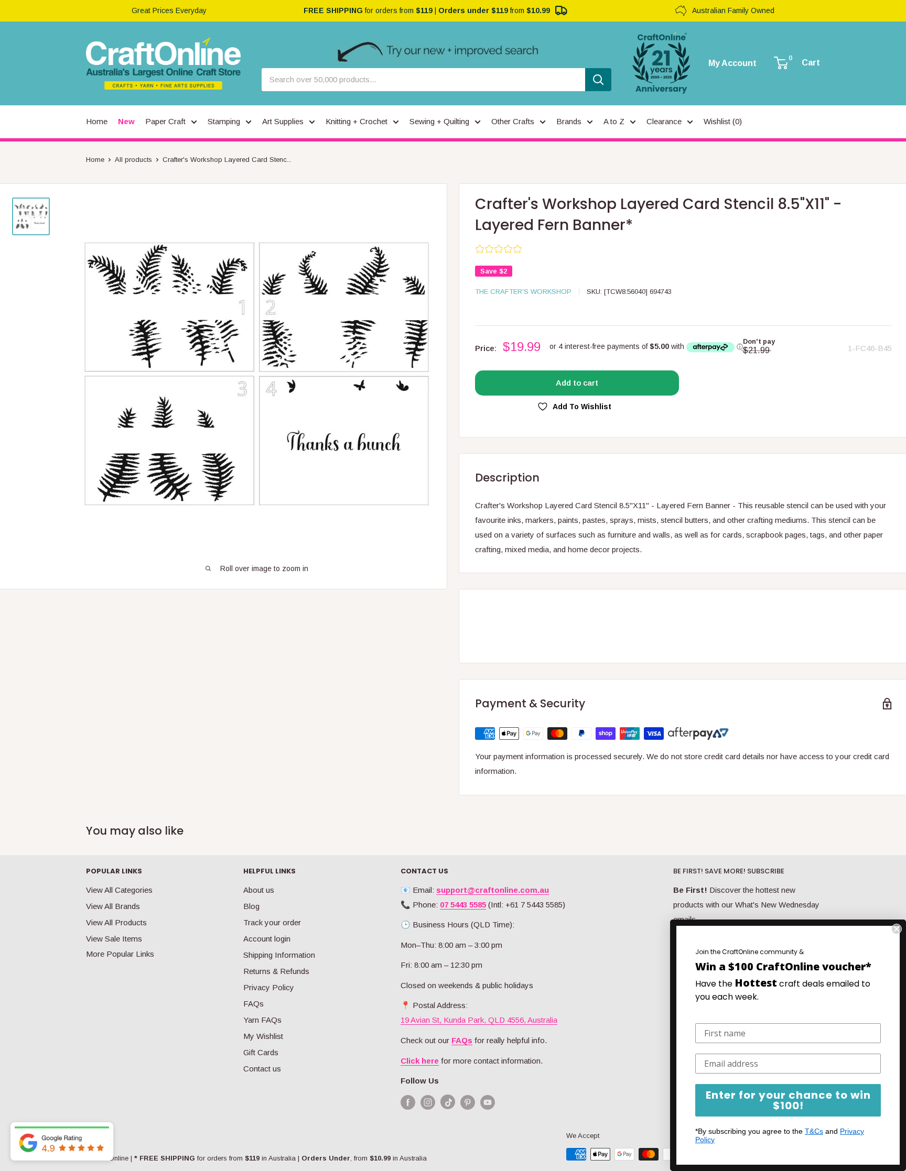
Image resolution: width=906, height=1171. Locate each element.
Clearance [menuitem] (664, 121)
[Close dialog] (896, 929)
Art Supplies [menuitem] (283, 121)
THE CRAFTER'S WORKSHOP (523, 292)
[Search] (598, 79)
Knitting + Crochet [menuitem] (356, 121)
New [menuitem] (126, 121)
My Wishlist (263, 1036)
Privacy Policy (268, 987)
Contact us (262, 1068)
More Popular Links (120, 953)
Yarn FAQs (262, 1019)
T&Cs (814, 1131)
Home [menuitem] (96, 121)
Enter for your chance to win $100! (788, 1100)
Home (95, 159)
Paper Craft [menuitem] (165, 121)
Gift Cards (260, 1052)
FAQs (253, 1003)
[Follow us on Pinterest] (467, 1102)
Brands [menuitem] (568, 121)
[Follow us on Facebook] (408, 1102)
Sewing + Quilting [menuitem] (439, 121)
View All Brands (113, 906)
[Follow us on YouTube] (487, 1102)
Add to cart (577, 382)
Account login (266, 938)
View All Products (116, 922)
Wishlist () (723, 121)
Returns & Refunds (276, 971)
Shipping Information (279, 954)
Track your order (272, 922)
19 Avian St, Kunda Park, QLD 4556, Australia (479, 1019)
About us (258, 889)
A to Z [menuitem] (613, 121)
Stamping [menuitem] (224, 121)
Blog (251, 906)
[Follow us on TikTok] (447, 1104)
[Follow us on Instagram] (427, 1102)
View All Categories (119, 889)
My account (732, 63)
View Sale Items (114, 938)
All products (133, 159)
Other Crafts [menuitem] (512, 121)
